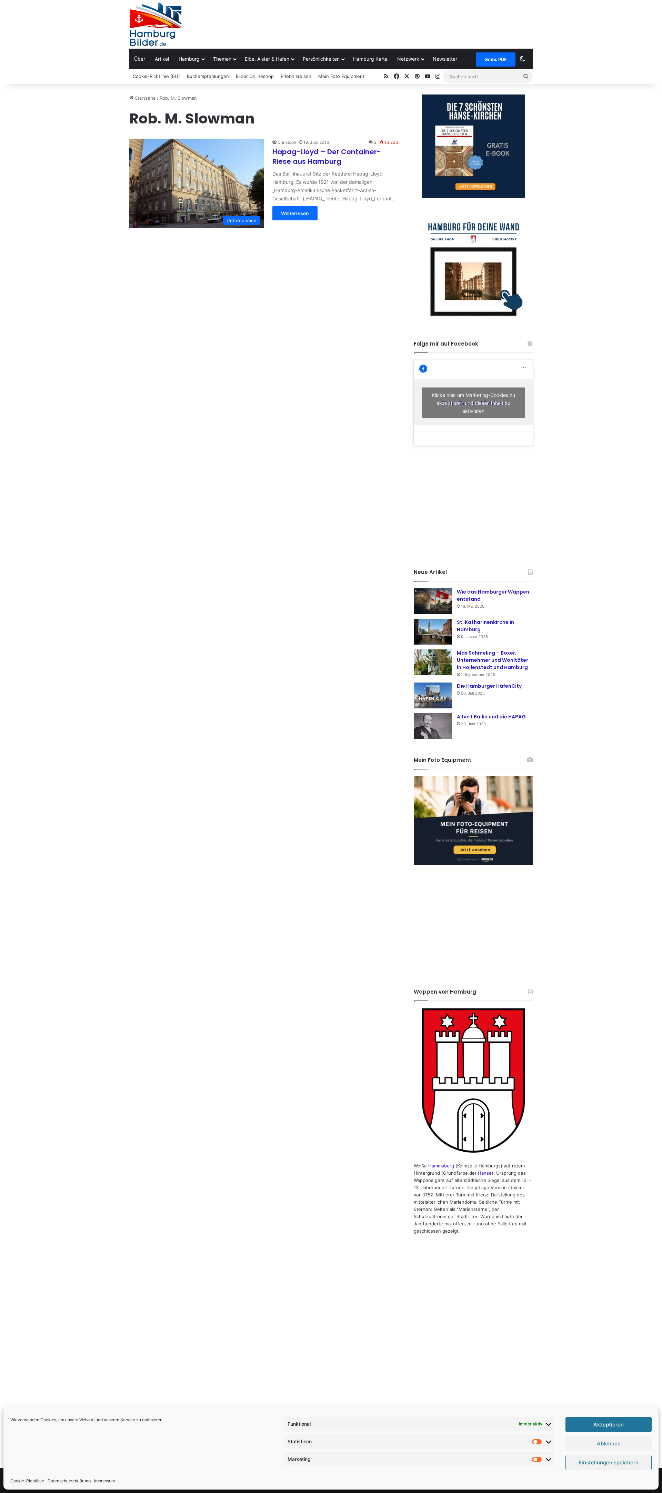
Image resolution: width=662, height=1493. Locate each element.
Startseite (144, 98)
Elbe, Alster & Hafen (267, 59)
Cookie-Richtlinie (27, 1480)
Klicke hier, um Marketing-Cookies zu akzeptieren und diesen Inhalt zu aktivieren (473, 403)
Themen (222, 59)
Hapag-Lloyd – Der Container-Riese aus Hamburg (326, 156)
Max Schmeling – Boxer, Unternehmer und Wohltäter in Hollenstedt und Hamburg (492, 660)
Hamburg (189, 59)
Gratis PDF (495, 59)
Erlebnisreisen (296, 76)
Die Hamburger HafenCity (489, 686)
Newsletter (445, 59)
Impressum (104, 1480)
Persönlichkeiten (321, 59)
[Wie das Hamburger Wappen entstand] (433, 601)
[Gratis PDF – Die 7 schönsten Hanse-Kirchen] (473, 146)
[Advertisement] (399, 22)
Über (139, 59)
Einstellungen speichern (609, 1462)
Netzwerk (408, 59)
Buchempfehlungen (208, 76)
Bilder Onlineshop (255, 76)
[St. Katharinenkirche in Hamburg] (433, 632)
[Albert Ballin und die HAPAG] (433, 726)
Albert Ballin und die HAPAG (491, 716)
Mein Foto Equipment (341, 76)
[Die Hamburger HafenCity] (433, 695)
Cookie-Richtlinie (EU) (156, 76)
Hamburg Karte (370, 59)
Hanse (485, 1173)
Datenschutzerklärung (69, 1480)
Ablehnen (609, 1443)
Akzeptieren (608, 1424)
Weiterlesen (295, 213)
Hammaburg (441, 1165)
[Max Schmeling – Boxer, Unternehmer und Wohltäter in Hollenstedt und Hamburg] (433, 662)
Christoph (287, 142)
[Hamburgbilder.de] (155, 24)
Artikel (162, 59)
